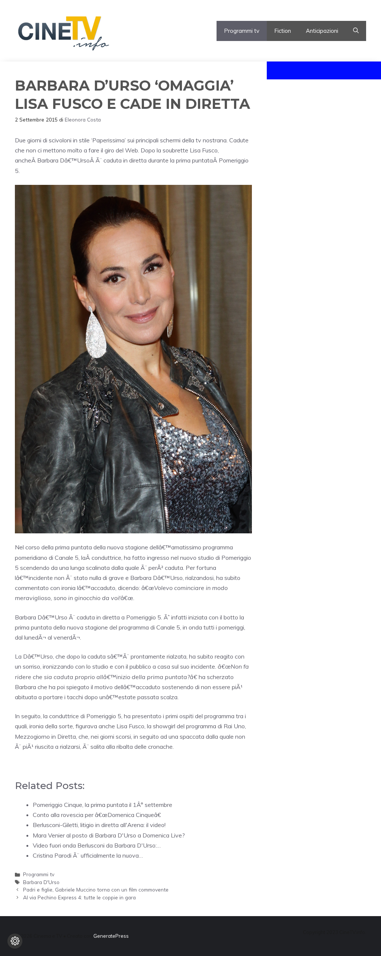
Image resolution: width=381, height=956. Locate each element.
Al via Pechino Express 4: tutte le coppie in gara (79, 897)
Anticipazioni (322, 30)
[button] (356, 31)
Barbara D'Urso (41, 882)
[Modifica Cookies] (14, 941)
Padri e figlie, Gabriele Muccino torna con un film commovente (96, 889)
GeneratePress (111, 936)
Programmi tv (241, 30)
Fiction (282, 30)
